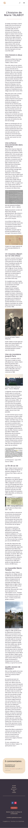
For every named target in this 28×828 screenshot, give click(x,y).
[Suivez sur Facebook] (12, 803)
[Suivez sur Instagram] (15, 803)
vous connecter (13, 768)
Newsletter (14, 807)
